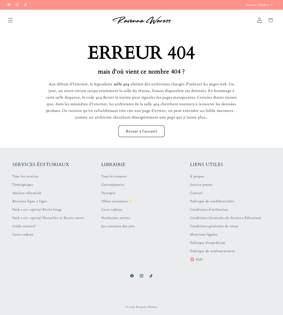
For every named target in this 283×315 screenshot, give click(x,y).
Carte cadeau (22, 234)
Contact (196, 192)
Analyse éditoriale (27, 192)
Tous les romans (114, 176)
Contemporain (113, 184)
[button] (10, 20)
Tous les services (25, 176)
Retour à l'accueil (141, 130)
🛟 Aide (196, 259)
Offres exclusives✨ (117, 201)
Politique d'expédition (207, 242)
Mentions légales (204, 234)
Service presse (201, 184)
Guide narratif (23, 226)
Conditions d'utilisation (209, 209)
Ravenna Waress (146, 307)
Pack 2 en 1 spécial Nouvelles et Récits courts (48, 217)
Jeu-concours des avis (118, 226)
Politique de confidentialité (212, 201)
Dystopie (108, 192)
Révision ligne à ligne (29, 201)
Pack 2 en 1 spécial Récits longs (37, 209)
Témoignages (22, 184)
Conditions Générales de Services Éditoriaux (225, 217)
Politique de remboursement (212, 251)
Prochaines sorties (115, 217)
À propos (197, 176)
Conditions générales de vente (214, 226)
